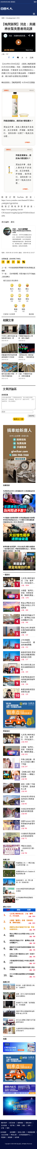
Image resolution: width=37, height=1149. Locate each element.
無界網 (17, 1137)
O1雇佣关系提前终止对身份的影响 (28, 835)
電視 (7, 1128)
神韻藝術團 (31, 1132)
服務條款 (20, 1123)
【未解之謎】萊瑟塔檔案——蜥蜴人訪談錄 (28, 774)
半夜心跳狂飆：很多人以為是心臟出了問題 (28, 761)
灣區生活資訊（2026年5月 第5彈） (27, 848)
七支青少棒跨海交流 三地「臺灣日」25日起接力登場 (28, 580)
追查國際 (13, 1132)
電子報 (12, 1125)
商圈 (18, 1125)
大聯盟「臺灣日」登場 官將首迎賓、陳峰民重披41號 (28, 593)
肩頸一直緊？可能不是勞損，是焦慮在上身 (28, 786)
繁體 (35, 2)
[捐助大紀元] (19, 1093)
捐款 (23, 1125)
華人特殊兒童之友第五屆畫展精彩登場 (28, 667)
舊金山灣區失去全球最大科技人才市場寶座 (28, 605)
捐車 (29, 1125)
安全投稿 (4, 1125)
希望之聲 (14, 1135)
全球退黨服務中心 (25, 1135)
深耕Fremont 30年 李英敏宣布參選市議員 (28, 823)
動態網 (10, 1137)
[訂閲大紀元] (19, 1051)
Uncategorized (11, 18)
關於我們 (4, 1123)
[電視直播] (19, 1115)
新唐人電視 (21, 1132)
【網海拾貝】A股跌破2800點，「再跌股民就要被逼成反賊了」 (26, 357)
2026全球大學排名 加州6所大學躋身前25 (28, 799)
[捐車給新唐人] (19, 482)
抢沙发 (31, 314)
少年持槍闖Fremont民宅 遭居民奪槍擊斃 (28, 642)
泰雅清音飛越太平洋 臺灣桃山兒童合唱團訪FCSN (28, 617)
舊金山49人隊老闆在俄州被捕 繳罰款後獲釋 (28, 630)
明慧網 (3, 1137)
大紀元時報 (4, 1135)
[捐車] (19, 727)
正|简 (31, 57)
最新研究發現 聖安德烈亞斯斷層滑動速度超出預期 (28, 654)
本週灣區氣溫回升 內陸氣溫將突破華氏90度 (28, 679)
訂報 (2, 1128)
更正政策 (12, 1123)
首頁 (3, 18)
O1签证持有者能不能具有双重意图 (28, 810)
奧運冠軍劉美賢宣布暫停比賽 (28, 690)
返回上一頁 (18, 419)
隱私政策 (29, 1123)
